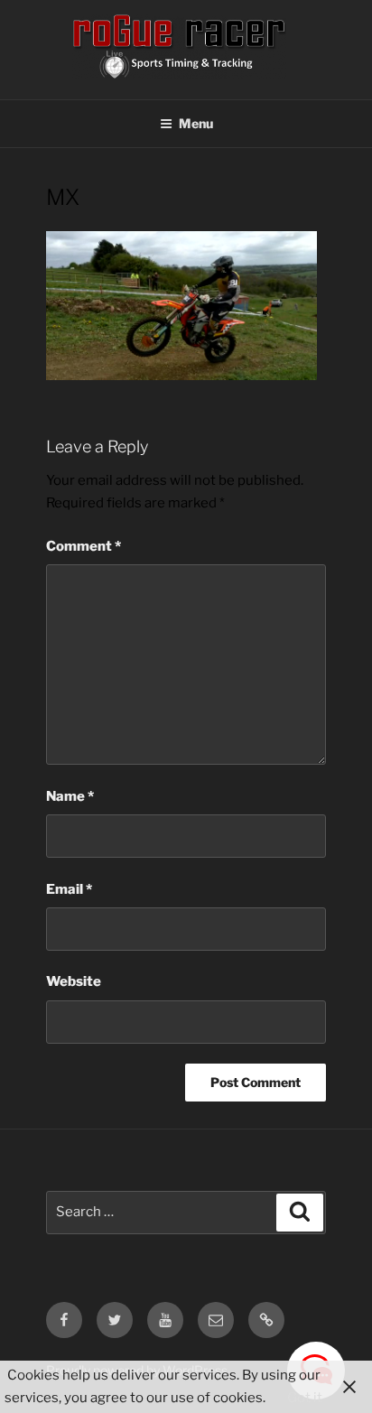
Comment (83, 546)
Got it (304, 1398)
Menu (196, 123)
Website (73, 981)
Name (70, 796)
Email (69, 889)
